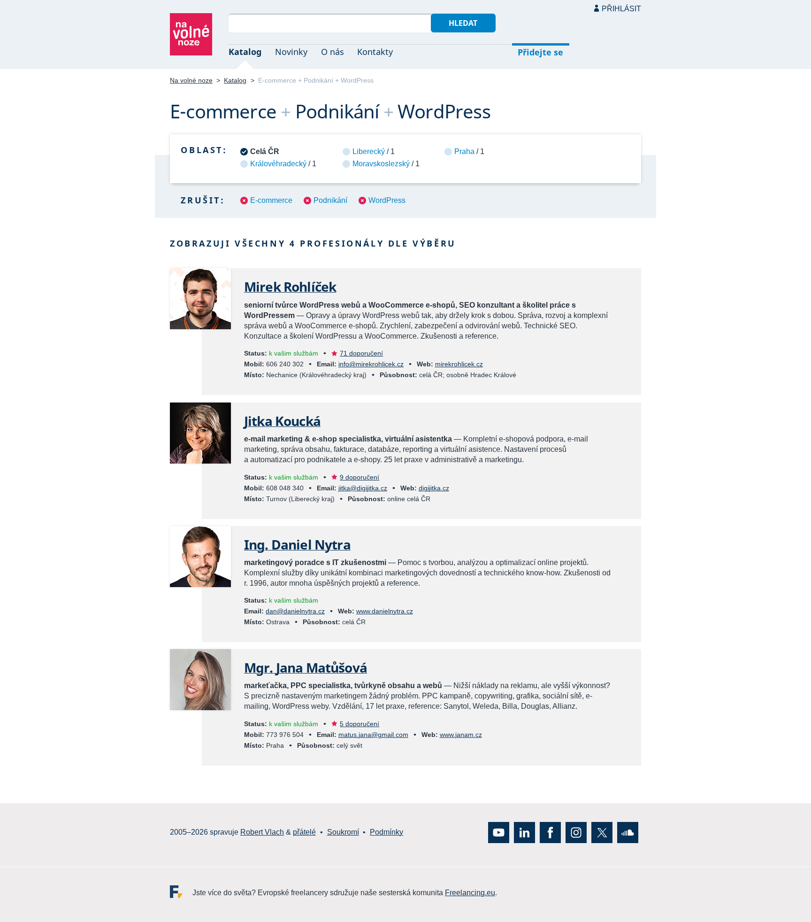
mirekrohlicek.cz (459, 364)
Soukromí (343, 832)
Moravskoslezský (381, 164)
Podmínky (386, 832)
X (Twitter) (601, 832)
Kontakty (375, 51)
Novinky (291, 51)
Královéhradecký (278, 164)
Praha (464, 151)
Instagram (576, 832)
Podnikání (330, 200)
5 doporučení (359, 724)
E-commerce (271, 200)
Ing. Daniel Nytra (297, 544)
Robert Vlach (262, 832)
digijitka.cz (434, 488)
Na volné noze (191, 80)
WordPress (387, 200)
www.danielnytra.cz (384, 611)
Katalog (245, 51)
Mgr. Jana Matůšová (305, 667)
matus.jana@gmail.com (373, 734)
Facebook (550, 832)
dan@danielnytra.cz (295, 611)
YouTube (498, 832)
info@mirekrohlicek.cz (371, 364)
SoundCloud (627, 832)
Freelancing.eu (181, 891)
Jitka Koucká (282, 421)
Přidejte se (540, 52)
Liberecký (368, 151)
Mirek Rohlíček (290, 286)
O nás (332, 51)
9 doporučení (359, 477)
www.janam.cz (461, 734)
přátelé (304, 832)
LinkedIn (524, 832)
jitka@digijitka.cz (362, 488)
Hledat (463, 23)
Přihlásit (621, 9)
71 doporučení (361, 353)
